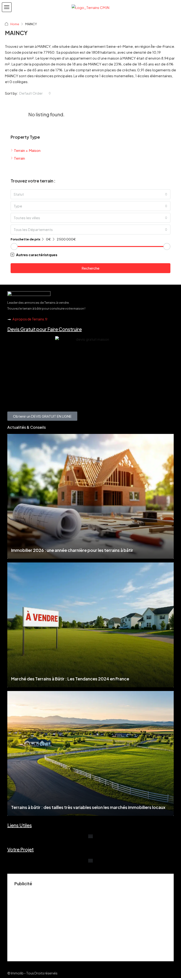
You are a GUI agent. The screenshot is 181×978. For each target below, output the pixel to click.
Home (14, 24)
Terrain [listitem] (19, 158)
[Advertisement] (90, 921)
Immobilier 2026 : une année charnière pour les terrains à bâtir (72, 550)
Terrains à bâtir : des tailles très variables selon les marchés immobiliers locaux (88, 807)
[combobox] (35, 93)
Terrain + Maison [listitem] (27, 150)
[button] (7, 7)
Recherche (90, 268)
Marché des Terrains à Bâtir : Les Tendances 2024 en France (70, 678)
